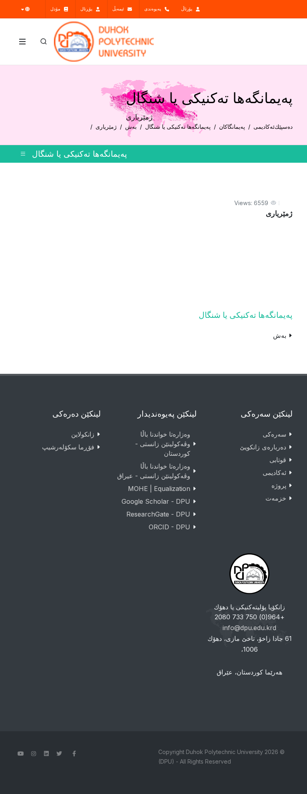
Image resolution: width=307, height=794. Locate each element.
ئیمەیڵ (120, 9)
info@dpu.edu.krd (249, 628)
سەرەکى (274, 434)
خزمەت (275, 498)
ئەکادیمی (264, 126)
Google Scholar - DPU (156, 501)
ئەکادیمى (274, 473)
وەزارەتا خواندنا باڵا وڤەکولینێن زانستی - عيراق (153, 471)
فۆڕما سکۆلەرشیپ (68, 447)
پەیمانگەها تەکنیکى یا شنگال (178, 126)
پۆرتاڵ (188, 9)
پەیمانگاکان (232, 126)
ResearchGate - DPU (158, 514)
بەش (131, 126)
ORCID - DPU (169, 527)
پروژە (278, 485)
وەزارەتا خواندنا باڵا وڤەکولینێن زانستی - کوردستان (162, 443)
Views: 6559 (251, 202)
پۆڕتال (88, 9)
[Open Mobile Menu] (22, 41)
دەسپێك (284, 126)
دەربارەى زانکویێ (263, 447)
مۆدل (57, 9)
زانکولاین (82, 434)
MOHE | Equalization (159, 489)
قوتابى (277, 460)
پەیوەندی (154, 9)
